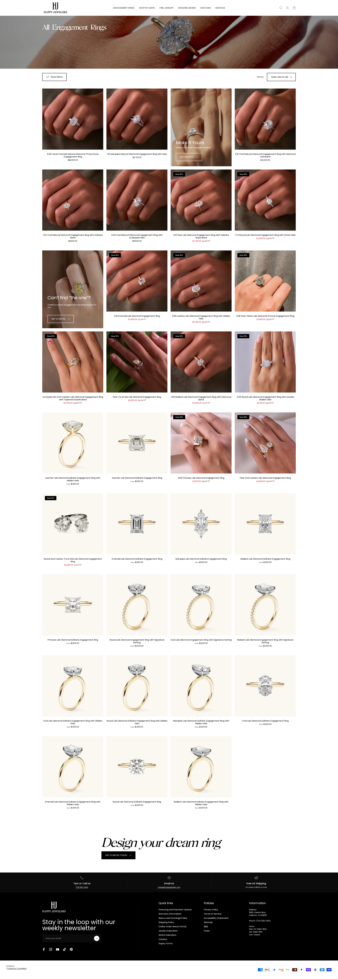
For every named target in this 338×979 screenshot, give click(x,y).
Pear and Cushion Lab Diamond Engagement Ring (265, 477)
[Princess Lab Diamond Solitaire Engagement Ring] (72, 604)
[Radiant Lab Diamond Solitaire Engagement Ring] (265, 523)
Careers (163, 939)
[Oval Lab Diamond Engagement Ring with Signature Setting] (201, 604)
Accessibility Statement (216, 918)
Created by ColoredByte (16, 968)
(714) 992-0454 (82, 887)
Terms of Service (212, 914)
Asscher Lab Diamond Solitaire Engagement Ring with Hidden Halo (72, 479)
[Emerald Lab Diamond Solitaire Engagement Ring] (136, 523)
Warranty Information (170, 914)
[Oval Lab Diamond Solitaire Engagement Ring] (265, 685)
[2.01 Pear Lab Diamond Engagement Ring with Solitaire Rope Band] (201, 200)
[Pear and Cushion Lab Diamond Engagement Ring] (265, 442)
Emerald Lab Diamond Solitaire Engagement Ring (137, 558)
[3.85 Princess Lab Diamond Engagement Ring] (201, 442)
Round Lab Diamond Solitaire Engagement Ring (137, 801)
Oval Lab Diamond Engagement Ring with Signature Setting (201, 639)
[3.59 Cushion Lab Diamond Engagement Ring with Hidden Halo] (201, 281)
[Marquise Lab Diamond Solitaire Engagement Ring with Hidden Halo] (201, 685)
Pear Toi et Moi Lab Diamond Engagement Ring (137, 396)
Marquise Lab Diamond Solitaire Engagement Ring (201, 558)
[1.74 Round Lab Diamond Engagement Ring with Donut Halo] (265, 200)
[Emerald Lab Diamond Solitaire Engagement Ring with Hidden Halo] (72, 766)
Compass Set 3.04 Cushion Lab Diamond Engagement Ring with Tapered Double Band (73, 398)
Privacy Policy (211, 909)
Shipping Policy (166, 922)
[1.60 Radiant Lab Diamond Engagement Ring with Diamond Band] (201, 362)
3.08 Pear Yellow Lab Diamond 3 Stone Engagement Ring (265, 316)
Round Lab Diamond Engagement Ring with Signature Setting (137, 641)
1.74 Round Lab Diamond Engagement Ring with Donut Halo (265, 235)
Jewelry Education (168, 931)
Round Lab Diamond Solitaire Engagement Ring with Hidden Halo (137, 722)
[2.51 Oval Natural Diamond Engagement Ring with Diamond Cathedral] (265, 119)
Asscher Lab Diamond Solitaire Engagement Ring (137, 477)
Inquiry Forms (166, 943)
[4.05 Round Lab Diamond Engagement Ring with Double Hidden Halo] (265, 362)
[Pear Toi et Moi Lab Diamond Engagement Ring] (136, 362)
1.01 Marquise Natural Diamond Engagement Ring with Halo (137, 154)
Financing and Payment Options (175, 909)
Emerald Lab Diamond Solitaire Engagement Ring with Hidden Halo (72, 803)
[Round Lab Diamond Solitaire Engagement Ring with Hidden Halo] (136, 685)
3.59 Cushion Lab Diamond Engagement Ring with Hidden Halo (201, 317)
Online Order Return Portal (172, 926)
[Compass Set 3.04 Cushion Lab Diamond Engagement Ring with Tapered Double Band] (72, 362)
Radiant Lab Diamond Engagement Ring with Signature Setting (265, 641)
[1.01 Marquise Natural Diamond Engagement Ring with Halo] (136, 119)
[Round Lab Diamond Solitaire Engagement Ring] (136, 766)
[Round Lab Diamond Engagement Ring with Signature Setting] (136, 604)
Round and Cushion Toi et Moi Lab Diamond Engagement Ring (73, 560)
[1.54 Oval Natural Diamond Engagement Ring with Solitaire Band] (72, 200)
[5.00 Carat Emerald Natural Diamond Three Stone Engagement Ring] (72, 119)
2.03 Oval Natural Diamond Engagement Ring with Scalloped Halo (137, 236)
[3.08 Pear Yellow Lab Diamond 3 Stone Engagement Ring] (265, 281)
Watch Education (167, 935)
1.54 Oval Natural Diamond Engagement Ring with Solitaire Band (73, 236)
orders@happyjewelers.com (169, 887)
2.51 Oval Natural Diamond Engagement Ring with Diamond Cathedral (265, 155)
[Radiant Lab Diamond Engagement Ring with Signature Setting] (265, 604)
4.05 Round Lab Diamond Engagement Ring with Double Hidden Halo (265, 398)
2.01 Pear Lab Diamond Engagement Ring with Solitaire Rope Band (201, 236)
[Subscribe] (96, 938)
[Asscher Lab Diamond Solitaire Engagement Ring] (136, 442)
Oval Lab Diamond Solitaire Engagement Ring (265, 720)
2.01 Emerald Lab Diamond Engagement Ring (137, 316)
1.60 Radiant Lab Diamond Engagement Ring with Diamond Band (201, 398)
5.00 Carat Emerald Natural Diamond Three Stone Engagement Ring (73, 155)
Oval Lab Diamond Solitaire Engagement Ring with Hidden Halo (72, 722)
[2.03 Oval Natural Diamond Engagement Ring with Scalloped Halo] (136, 200)
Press (207, 931)
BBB (206, 926)
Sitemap (208, 922)
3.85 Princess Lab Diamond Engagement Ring (201, 477)
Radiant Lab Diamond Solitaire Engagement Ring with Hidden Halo (201, 803)
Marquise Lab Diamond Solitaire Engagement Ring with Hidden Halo (201, 722)
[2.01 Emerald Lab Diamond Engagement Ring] (136, 281)
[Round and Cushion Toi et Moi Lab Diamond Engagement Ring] (72, 523)
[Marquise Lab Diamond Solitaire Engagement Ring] (201, 523)
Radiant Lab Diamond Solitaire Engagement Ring (265, 558)
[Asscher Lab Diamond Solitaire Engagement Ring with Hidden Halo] (72, 442)
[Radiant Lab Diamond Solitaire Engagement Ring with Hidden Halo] (201, 766)
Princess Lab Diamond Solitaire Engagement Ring (73, 639)
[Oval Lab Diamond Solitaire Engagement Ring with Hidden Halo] (72, 685)
